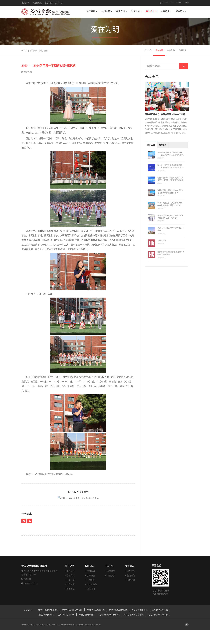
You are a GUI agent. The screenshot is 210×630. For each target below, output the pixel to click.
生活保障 (135, 11)
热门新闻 (151, 145)
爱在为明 (43, 50)
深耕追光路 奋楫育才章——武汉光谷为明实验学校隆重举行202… (170, 191)
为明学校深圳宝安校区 (109, 614)
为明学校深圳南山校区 (48, 609)
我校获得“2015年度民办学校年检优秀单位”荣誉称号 (170, 253)
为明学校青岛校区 (66, 614)
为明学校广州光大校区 (72, 609)
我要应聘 (130, 580)
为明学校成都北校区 (96, 609)
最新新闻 (162, 145)
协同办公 (58, 2)
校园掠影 (70, 584)
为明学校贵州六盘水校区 (159, 614)
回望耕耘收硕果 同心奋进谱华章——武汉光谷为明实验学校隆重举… (170, 153)
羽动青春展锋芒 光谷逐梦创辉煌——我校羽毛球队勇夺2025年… (169, 204)
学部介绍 (120, 11)
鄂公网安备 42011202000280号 (88, 624)
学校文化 (70, 575)
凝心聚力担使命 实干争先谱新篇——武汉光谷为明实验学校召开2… (170, 166)
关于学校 (91, 11)
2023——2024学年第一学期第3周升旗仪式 (48, 65)
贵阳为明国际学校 (160, 609)
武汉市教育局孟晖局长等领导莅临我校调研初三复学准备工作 (170, 216)
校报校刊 (90, 588)
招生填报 (48, 2)
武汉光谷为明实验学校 (30, 624)
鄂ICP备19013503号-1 (65, 624)
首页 (25, 50)
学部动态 (90, 575)
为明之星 (182, 50)
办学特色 (165, 11)
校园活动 (90, 571)
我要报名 (130, 571)
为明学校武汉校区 (140, 609)
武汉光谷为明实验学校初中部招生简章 (170, 229)
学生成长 (150, 11)
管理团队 (70, 588)
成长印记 (147, 50)
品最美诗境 (161, 240)
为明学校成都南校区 (118, 609)
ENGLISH (179, 2)
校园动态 (106, 11)
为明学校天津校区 (87, 614)
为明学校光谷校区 (46, 614)
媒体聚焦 (90, 580)
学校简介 (70, 571)
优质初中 (110, 571)
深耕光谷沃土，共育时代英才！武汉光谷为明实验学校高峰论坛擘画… (170, 179)
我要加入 (180, 11)
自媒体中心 (91, 584)
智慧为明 (25, 2)
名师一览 (70, 580)
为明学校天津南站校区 (134, 614)
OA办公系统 (37, 2)
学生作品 (171, 50)
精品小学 (110, 575)
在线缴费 (130, 575)
